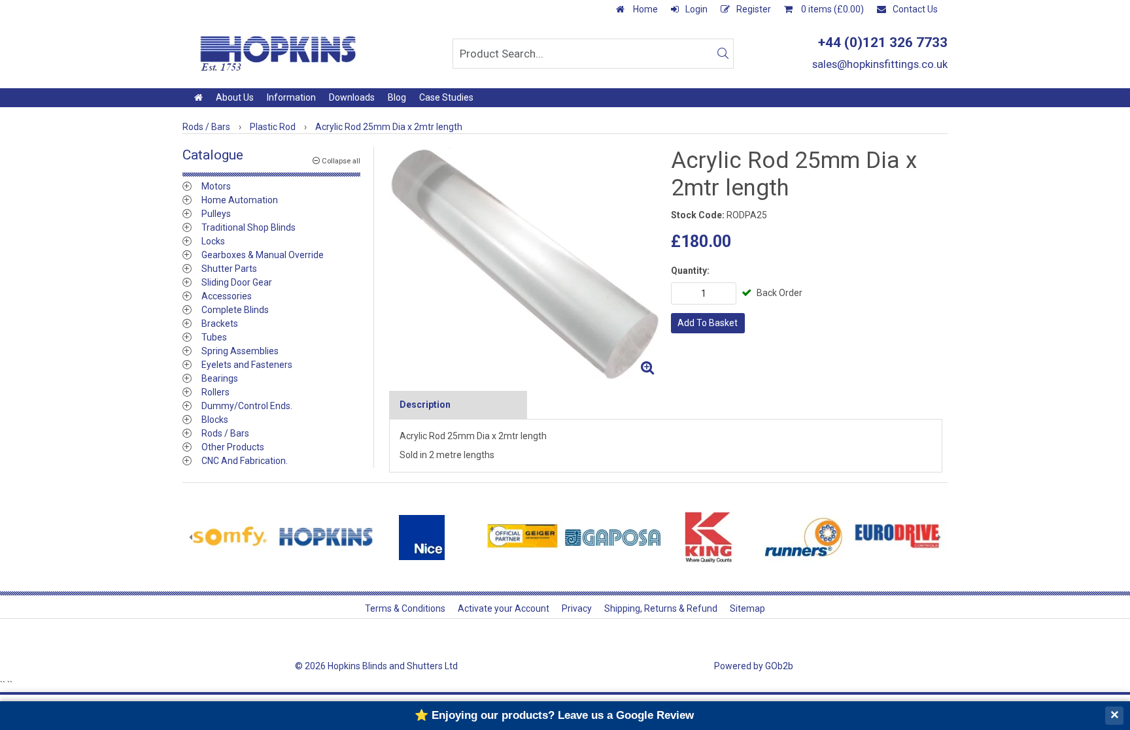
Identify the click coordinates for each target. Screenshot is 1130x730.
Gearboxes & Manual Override (262, 255)
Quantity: (690, 270)
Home (644, 9)
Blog (397, 97)
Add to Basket (707, 323)
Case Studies (446, 97)
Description (425, 404)
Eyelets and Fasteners (246, 364)
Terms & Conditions (405, 608)
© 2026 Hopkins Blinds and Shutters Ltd (376, 666)
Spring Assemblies (240, 351)
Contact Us (915, 9)
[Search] (722, 53)
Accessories (226, 296)
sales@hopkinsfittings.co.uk (880, 64)
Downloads (352, 97)
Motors (216, 186)
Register (753, 9)
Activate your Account (503, 608)
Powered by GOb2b (753, 666)
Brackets (219, 323)
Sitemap (747, 608)
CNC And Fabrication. (244, 461)
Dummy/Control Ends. (246, 406)
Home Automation (239, 200)
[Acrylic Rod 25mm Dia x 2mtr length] (524, 264)
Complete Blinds (235, 310)
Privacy (577, 608)
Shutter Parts (229, 268)
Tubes (214, 337)
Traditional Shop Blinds (248, 227)
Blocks (214, 419)
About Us (235, 97)
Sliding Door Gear (236, 282)
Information (291, 97)
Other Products (232, 447)
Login (696, 9)
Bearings (219, 378)
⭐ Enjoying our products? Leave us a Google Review (554, 715)
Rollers (215, 392)
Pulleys (216, 213)
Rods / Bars (225, 433)
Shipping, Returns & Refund (660, 608)
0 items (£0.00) (831, 9)
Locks (213, 241)
